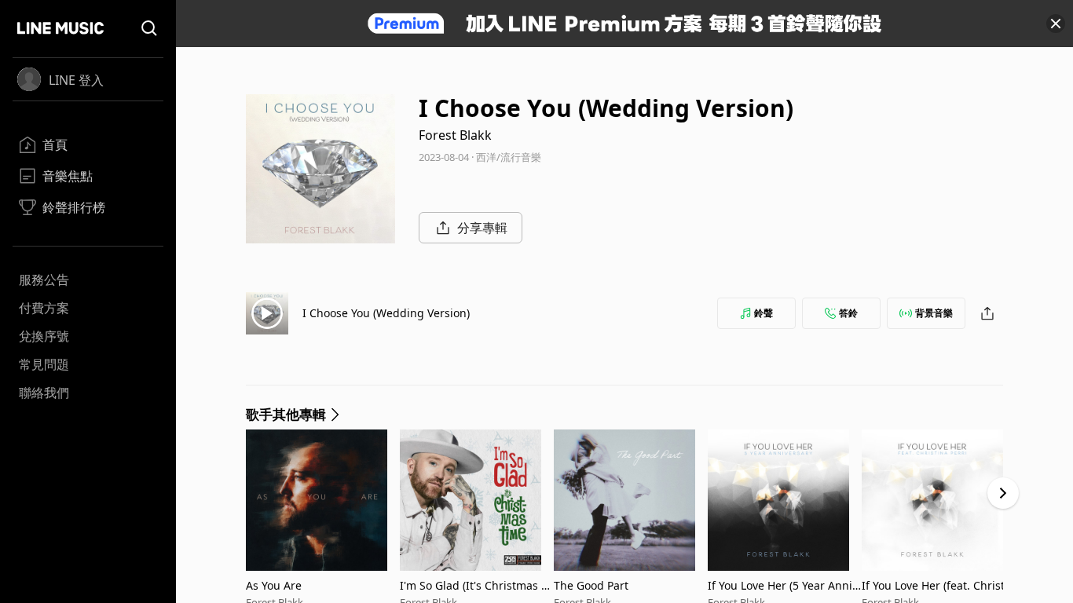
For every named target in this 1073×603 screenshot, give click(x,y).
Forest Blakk (455, 135)
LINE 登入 (76, 80)
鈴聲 (763, 313)
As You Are (274, 585)
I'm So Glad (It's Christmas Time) (475, 585)
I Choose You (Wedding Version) (386, 312)
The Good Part (591, 585)
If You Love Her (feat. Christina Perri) (938, 585)
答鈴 (848, 313)
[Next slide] (1003, 493)
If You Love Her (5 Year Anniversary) (783, 585)
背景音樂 (934, 313)
